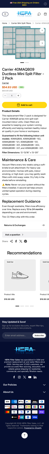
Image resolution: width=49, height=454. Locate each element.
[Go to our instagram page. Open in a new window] (19, 377)
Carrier (5, 83)
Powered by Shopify (33, 428)
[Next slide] (42, 43)
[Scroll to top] (24, 435)
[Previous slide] (6, 43)
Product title (9, 294)
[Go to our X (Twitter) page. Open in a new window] (24, 377)
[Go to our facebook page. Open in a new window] (14, 377)
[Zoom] (42, 30)
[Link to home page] (24, 351)
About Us (8, 392)
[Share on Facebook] (16, 241)
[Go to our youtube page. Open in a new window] (29, 377)
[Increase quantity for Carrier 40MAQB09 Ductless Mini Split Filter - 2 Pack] (18, 95)
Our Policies (10, 384)
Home (4, 23)
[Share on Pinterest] (25, 241)
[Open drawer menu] (5, 14)
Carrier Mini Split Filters (21, 23)
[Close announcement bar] (45, 3)
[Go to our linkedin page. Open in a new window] (35, 377)
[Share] (11, 241)
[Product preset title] (20, 275)
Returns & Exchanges (15, 225)
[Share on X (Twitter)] (20, 241)
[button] (22, 62)
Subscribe (39, 335)
